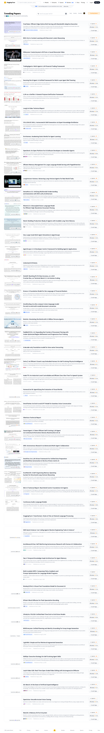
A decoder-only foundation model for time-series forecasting (43, 347)
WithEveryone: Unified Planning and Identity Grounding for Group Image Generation (51, 628)
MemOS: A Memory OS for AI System (35, 713)
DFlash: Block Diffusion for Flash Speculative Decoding (41, 600)
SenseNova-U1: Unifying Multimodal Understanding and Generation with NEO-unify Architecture (40, 193)
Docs (78, 2)
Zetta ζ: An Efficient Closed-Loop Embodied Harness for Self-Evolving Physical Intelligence (53, 361)
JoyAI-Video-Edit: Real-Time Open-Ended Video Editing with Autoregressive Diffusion (51, 670)
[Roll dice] (66, 14)
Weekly (75, 13)
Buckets (70, 2)
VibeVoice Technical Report (32, 417)
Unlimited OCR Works (30, 263)
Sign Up (97, 2)
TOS (20, 730)
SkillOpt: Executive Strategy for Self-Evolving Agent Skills (42, 656)
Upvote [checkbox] (94, 23)
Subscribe (66, 6)
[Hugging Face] (55, 730)
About (37, 730)
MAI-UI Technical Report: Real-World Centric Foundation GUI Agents (45, 488)
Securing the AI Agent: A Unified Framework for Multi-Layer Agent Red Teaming (49, 80)
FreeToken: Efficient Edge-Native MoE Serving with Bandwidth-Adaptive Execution (50, 24)
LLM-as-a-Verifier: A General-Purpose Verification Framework (43, 94)
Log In (91, 2)
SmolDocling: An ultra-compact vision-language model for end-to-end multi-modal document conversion (41, 305)
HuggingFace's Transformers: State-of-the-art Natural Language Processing (48, 516)
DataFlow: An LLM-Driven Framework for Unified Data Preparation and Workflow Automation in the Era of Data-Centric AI (45, 460)
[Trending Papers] (84, 13)
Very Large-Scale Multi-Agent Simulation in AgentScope (41, 235)
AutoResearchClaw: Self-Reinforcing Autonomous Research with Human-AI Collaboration (52, 544)
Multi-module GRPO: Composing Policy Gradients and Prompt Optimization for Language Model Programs (40, 572)
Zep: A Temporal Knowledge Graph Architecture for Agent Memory (44, 558)
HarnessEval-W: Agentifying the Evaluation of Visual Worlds (42, 389)
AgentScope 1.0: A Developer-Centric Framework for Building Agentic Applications (50, 249)
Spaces (62, 2)
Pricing (83, 2)
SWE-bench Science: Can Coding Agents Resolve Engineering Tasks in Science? (48, 530)
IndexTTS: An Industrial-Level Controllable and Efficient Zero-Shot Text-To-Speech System (53, 375)
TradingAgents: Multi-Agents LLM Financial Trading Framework (44, 66)
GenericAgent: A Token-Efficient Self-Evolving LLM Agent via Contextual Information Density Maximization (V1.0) (42, 432)
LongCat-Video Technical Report (33, 108)
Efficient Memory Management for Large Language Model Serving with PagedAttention (52, 165)
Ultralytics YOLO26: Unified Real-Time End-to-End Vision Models (44, 614)
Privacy (28, 730)
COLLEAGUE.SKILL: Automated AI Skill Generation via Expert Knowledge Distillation (50, 122)
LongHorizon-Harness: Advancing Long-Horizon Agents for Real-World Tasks (48, 179)
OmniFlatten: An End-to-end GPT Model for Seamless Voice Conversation (47, 403)
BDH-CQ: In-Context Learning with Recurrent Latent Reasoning (44, 38)
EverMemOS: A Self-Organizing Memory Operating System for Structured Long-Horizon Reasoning (39, 474)
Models (47, 2)
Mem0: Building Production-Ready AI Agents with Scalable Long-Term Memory (49, 221)
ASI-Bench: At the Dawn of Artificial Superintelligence (40, 685)
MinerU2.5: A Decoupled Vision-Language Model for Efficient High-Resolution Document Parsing (39, 207)
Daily (71, 13)
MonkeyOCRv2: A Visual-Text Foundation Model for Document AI (44, 586)
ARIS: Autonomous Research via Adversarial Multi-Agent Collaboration (46, 446)
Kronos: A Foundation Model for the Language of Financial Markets (45, 291)
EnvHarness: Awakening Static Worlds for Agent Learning (42, 136)
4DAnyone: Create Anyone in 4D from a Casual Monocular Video (44, 52)
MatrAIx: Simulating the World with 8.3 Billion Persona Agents (43, 319)
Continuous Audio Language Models (35, 502)
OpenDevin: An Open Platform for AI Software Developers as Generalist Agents (48, 151)
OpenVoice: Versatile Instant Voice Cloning (37, 699)
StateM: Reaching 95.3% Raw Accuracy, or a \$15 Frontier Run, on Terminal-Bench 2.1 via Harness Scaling (41, 277)
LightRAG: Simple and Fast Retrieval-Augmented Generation (43, 642)
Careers (46, 730)
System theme (9, 730)
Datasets (54, 2)
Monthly (80, 13)
